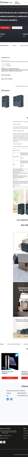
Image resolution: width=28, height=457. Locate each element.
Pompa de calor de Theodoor (14, 344)
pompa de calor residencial (15, 7)
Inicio (1, 7)
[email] (8, 399)
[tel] (15, 399)
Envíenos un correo (17, 27)
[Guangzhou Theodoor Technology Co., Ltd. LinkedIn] (4, 442)
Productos (5, 7)
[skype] (11, 399)
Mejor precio (5, 27)
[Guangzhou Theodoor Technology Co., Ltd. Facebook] (1, 442)
